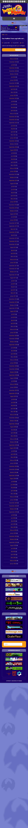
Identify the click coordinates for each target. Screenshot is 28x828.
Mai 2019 (13, 192)
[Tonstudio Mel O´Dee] (14, 595)
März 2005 (13, 457)
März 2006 (13, 436)
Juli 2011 (13, 281)
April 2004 (13, 490)
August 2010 (13, 311)
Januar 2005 (13, 463)
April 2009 (13, 354)
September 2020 (13, 147)
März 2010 (13, 326)
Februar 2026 (13, 59)
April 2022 (13, 110)
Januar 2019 (13, 201)
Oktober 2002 (13, 539)
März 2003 (13, 527)
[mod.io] (20, 1)
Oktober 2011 (13, 271)
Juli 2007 (13, 399)
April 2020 (13, 162)
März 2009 (13, 357)
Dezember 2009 (13, 335)
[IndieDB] (18, 1)
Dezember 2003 (13, 503)
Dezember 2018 (13, 205)
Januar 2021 (13, 138)
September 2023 (13, 86)
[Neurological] (14, 608)
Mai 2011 (13, 287)
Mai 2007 (13, 405)
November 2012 (13, 244)
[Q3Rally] (14, 623)
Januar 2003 (13, 533)
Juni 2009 (13, 347)
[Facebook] (6, 1)
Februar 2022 (13, 113)
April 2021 (13, 132)
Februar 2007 (13, 414)
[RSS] (3, 1)
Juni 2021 (13, 125)
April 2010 (13, 323)
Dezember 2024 (13, 68)
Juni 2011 (13, 284)
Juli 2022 (13, 101)
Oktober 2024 (13, 74)
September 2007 (13, 393)
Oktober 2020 (13, 144)
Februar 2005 (13, 460)
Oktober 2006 (13, 420)
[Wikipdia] (22, 1)
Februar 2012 (13, 259)
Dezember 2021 (13, 116)
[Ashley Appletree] (14, 585)
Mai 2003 (13, 521)
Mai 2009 (13, 350)
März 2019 (13, 198)
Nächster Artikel (20, 49)
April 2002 (13, 554)
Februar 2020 (13, 168)
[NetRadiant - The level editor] (14, 660)
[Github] (24, 1)
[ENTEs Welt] (14, 581)
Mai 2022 (13, 107)
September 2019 (13, 180)
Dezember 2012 (13, 241)
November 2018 (13, 208)
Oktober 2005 (13, 442)
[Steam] (12, 1)
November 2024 (13, 71)
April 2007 (13, 408)
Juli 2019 (13, 186)
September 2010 (13, 308)
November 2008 (13, 369)
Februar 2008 (13, 384)
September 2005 (13, 445)
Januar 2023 (13, 95)
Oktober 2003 (13, 509)
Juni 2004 (13, 484)
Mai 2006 (13, 430)
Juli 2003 (13, 515)
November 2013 (13, 238)
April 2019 (13, 195)
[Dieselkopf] (14, 599)
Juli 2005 (13, 451)
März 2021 (13, 135)
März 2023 (13, 92)
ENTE (22, 42)
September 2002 (13, 542)
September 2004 (13, 475)
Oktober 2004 (13, 472)
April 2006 (13, 433)
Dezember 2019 (13, 174)
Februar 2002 (13, 560)
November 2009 (13, 338)
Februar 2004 (13, 496)
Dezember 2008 (13, 366)
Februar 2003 (13, 530)
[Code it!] (14, 590)
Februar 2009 (13, 360)
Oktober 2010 (13, 305)
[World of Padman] (14, 9)
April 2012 (13, 253)
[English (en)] (15, 23)
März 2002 (13, 557)
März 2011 (13, 293)
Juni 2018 (13, 217)
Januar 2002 (13, 563)
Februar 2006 (13, 439)
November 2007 (13, 390)
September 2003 (13, 512)
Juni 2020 (13, 156)
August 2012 (13, 247)
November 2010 (13, 302)
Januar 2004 (13, 500)
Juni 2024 (13, 77)
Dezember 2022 (13, 98)
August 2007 (13, 396)
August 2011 (13, 278)
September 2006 (13, 424)
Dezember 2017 (13, 223)
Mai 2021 (13, 128)
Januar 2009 (13, 363)
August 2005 (13, 448)
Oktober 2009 (13, 341)
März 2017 (13, 229)
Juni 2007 (13, 402)
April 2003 (13, 524)
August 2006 (13, 427)
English (18, 45)
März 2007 (13, 411)
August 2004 (13, 478)
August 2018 (13, 214)
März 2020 (13, 165)
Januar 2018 (13, 220)
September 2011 (13, 274)
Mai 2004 (13, 487)
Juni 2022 (13, 104)
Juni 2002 (13, 548)
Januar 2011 (13, 296)
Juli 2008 (13, 381)
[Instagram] (8, 1)
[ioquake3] (9, 675)
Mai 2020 (13, 159)
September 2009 (13, 344)
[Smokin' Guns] (14, 619)
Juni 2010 (13, 317)
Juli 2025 (13, 65)
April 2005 (13, 454)
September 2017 (13, 226)
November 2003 (13, 506)
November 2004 (13, 469)
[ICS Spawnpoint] (14, 655)
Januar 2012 (13, 262)
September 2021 (13, 122)
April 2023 (13, 89)
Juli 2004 (13, 481)
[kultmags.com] (14, 632)
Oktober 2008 (13, 372)
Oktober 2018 (13, 211)
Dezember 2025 (13, 62)
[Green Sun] (14, 604)
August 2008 (13, 378)
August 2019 (13, 183)
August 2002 (13, 545)
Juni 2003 (13, 518)
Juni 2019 (13, 189)
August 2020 (13, 150)
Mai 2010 (13, 320)
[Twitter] (10, 1)
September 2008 (13, 375)
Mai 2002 (13, 551)
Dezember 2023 (13, 83)
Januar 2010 (13, 332)
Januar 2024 (13, 80)
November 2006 (13, 417)
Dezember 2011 (13, 265)
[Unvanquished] (14, 628)
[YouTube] (14, 1)
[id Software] (14, 675)
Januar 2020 (13, 171)
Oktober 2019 (13, 177)
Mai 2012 (13, 250)
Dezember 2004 (13, 466)
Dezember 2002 (13, 536)
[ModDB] (16, 1)
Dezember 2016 (13, 232)
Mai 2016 (13, 235)
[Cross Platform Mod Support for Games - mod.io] (19, 675)
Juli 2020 (13, 153)
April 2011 (13, 290)
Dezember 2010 (13, 299)
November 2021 (13, 119)
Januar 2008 (13, 387)
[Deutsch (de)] (13, 23)
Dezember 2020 (13, 141)
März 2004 (13, 493)
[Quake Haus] (14, 637)
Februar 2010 (13, 329)
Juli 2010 (13, 314)
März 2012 (13, 256)
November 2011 (13, 268)
